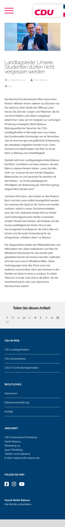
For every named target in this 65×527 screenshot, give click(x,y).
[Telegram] (35, 318)
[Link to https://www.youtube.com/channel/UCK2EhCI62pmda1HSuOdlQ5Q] (21, 484)
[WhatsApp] (29, 318)
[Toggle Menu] (9, 10)
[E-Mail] (7, 322)
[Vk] (52, 318)
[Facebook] (7, 318)
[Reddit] (18, 318)
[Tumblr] (40, 318)
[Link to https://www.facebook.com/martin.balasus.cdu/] (7, 484)
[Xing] (57, 318)
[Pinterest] (46, 318)
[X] (13, 318)
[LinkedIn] (24, 318)
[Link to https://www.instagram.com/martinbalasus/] (14, 484)
